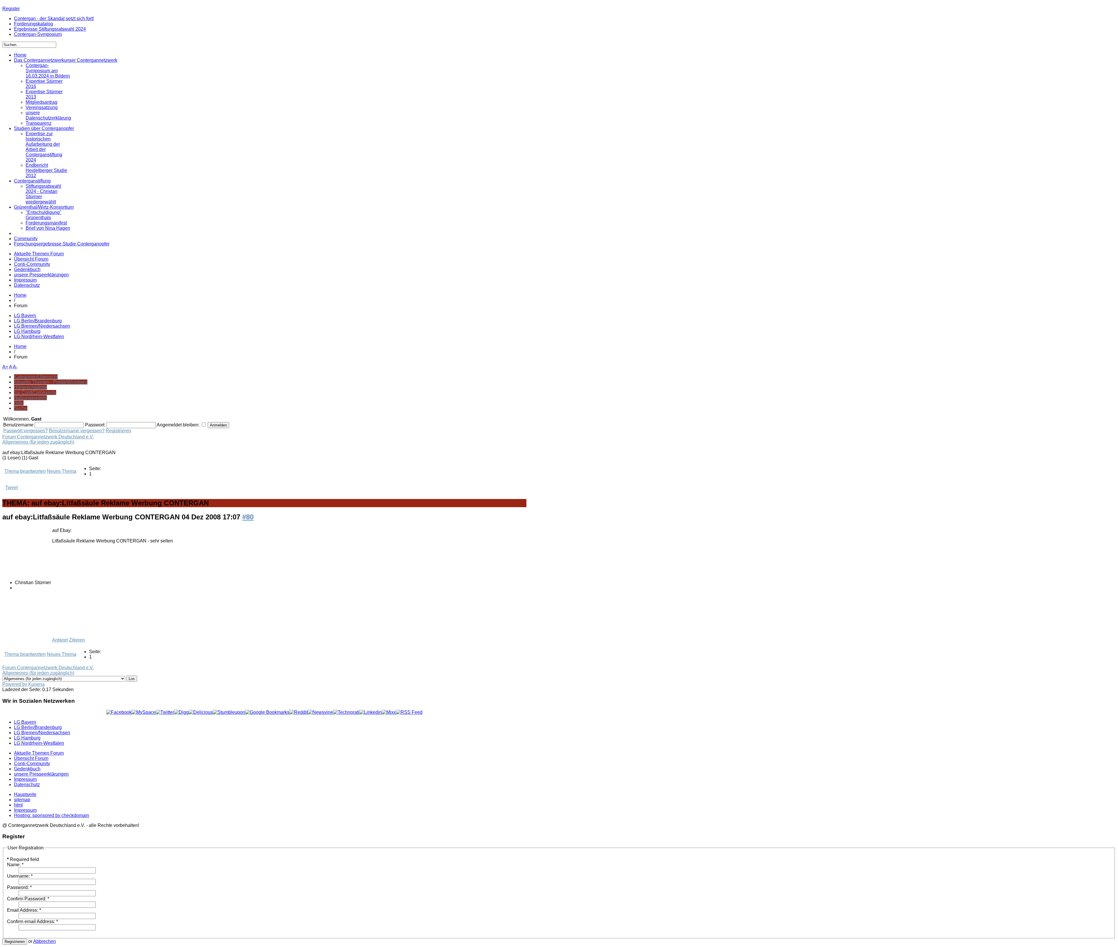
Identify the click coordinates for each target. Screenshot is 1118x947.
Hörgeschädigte (30, 387)
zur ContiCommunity (35, 392)
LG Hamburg (27, 331)
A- (15, 366)
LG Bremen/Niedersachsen (42, 326)
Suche (20, 408)
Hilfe (19, 402)
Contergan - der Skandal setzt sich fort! (54, 18)
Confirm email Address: (32, 921)
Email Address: (24, 910)
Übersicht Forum (31, 258)
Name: (15, 864)
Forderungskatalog (33, 23)
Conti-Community (32, 264)
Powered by (14, 684)
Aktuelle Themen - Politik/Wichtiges (50, 381)
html (18, 804)
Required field (23, 859)
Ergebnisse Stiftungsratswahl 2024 (50, 29)
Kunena (36, 684)
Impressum (25, 279)
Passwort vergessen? (25, 430)
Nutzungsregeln (30, 397)
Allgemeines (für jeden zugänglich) (38, 442)
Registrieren (118, 430)
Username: (20, 876)
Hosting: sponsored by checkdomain (51, 815)
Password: (19, 887)
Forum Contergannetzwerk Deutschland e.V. (48, 436)
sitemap (22, 799)
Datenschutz (27, 285)
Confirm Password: (28, 898)
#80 (248, 517)
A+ (5, 366)
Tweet (11, 487)
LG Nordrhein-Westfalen (39, 336)
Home (20, 295)
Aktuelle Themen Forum (39, 253)
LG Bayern (25, 315)
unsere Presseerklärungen (41, 274)
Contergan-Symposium (38, 34)
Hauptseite (25, 794)
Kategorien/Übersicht (36, 376)
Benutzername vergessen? (77, 430)
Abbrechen (44, 941)
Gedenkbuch (27, 269)
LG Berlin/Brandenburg (38, 320)
